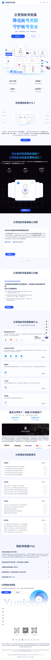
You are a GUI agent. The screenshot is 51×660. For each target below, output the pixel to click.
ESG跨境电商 (13, 645)
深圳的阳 (43, 645)
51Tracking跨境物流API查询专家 (27, 643)
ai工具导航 (21, 646)
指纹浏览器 (20, 643)
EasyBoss (36, 645)
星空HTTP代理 (4, 645)
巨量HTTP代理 (39, 643)
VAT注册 (40, 645)
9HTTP (10, 643)
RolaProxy (7, 643)
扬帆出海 (8, 645)
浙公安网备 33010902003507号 (28, 654)
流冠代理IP (48, 643)
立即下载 (17, 592)
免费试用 (17, 36)
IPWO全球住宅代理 (27, 645)
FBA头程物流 (21, 645)
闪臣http (44, 643)
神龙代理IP (35, 643)
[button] (21, 261)
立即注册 (6, 592)
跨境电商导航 (32, 645)
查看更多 (43, 340)
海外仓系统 (47, 645)
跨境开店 (17, 645)
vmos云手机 (29, 646)
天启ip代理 (25, 646)
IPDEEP (16, 643)
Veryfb (13, 643)
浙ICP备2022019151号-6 (38, 654)
